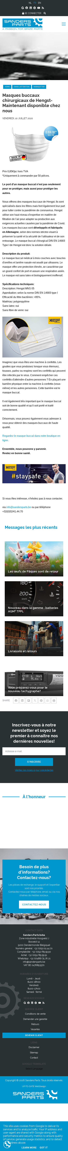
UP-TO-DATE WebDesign (34, 1086)
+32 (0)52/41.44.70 (43, 948)
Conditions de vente (35, 1014)
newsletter (39, 87)
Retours (35, 1024)
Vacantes (35, 1029)
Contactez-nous (34, 904)
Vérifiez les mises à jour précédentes (34, 770)
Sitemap (34, 1052)
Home (7, 87)
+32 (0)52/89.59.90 (41, 952)
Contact (34, 1057)
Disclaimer (34, 1047)
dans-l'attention (21, 87)
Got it (44, 1147)
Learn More (29, 1147)
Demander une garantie (35, 1019)
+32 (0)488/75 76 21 (40, 958)
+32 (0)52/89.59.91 (37, 955)
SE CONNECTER (32, 13)
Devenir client (34, 1035)
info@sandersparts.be (18, 507)
